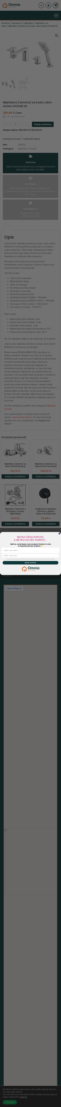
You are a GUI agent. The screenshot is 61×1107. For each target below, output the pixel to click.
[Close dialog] (59, 533)
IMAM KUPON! (30, 562)
